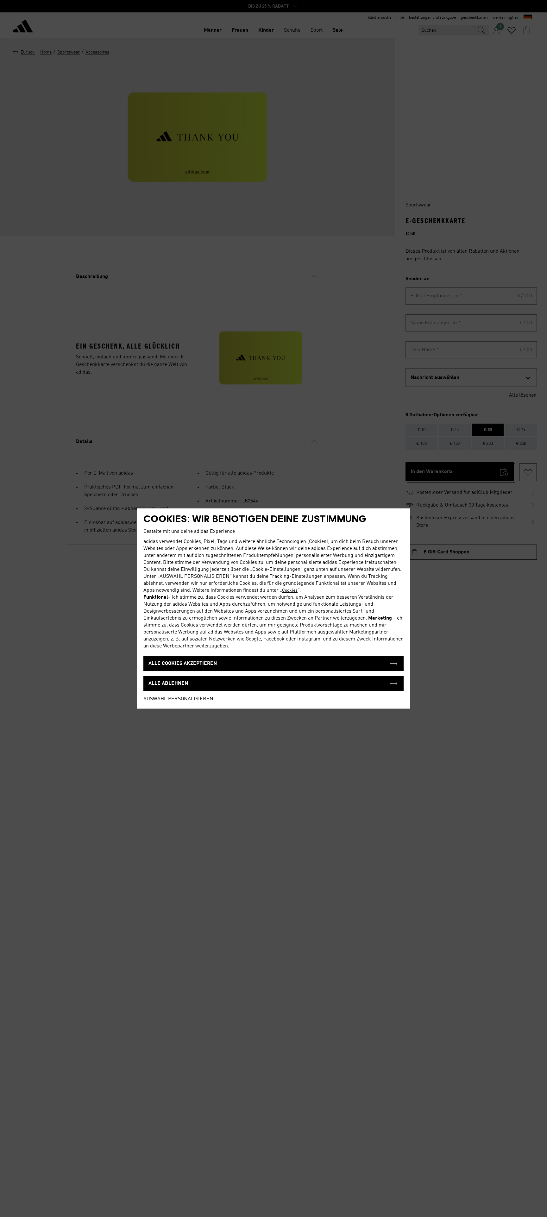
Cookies (290, 590)
